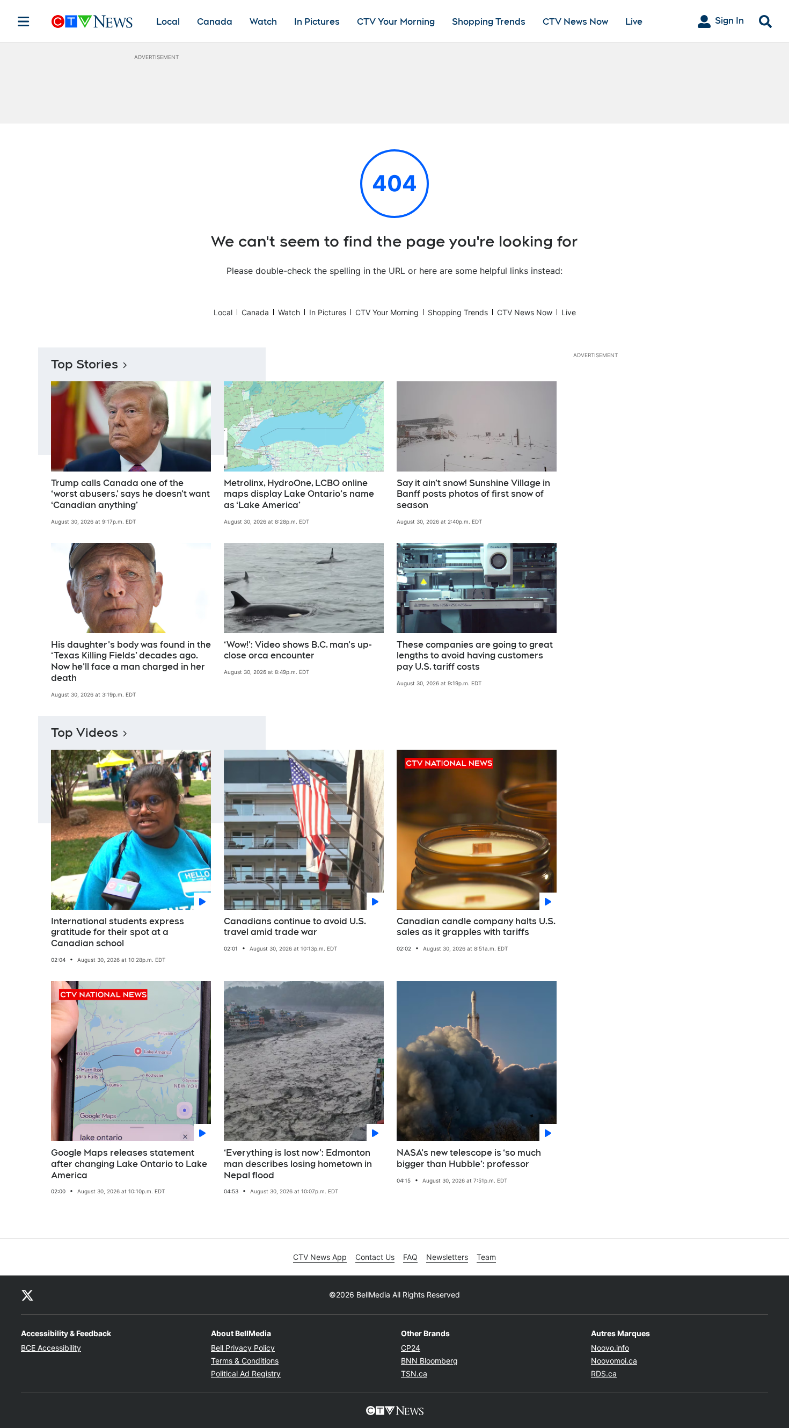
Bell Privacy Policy (243, 1347)
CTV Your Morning (396, 22)
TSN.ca (414, 1373)
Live (633, 22)
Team (486, 1257)
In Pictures (317, 22)
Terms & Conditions (245, 1360)
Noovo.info (610, 1347)
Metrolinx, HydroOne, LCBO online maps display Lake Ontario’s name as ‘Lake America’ (299, 494)
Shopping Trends (488, 22)
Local (168, 22)
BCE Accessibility (51, 1347)
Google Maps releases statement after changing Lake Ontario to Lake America (129, 1164)
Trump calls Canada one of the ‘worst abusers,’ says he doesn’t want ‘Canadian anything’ (130, 494)
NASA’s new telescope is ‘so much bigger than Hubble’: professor (469, 1158)
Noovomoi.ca (614, 1360)
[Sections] (23, 21)
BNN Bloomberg (429, 1360)
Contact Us (374, 1257)
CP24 (410, 1347)
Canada (214, 22)
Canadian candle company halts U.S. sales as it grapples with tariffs (476, 927)
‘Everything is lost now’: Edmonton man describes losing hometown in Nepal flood (298, 1164)
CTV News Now (575, 22)
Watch (263, 22)
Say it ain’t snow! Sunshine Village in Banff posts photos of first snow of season (473, 494)
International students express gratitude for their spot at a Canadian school (117, 932)
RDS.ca (604, 1373)
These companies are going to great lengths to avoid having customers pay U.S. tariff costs (475, 656)
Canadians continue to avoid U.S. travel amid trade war (295, 927)
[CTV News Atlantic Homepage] (92, 21)
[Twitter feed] (27, 1294)
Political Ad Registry (246, 1373)
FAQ (410, 1257)
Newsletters (447, 1257)
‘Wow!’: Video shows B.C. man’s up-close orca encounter (297, 650)
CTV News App (320, 1257)
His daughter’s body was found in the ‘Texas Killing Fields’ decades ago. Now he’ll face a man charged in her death (131, 661)
